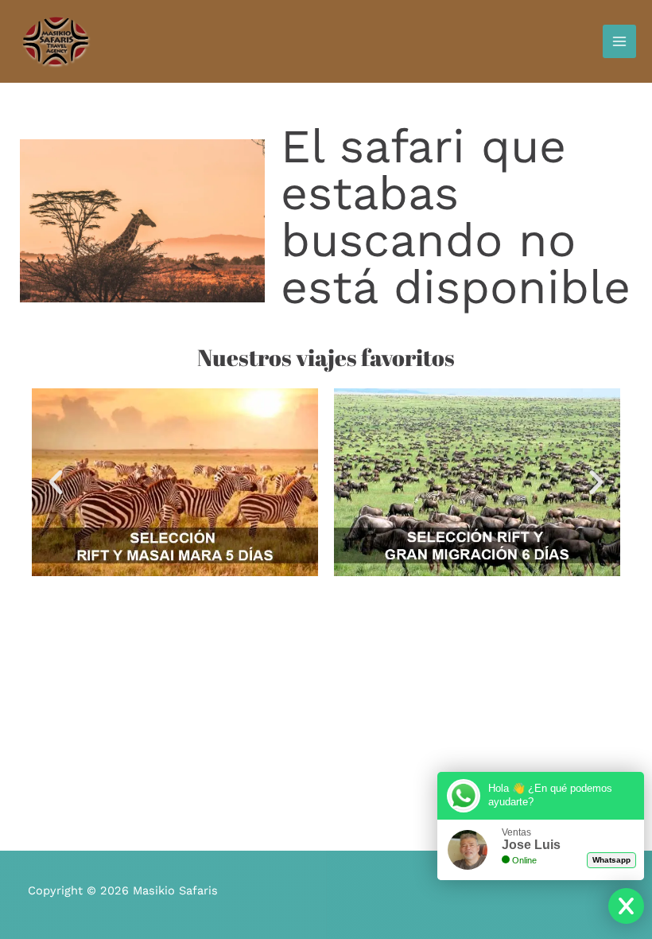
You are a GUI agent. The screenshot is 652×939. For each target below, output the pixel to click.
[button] (56, 482)
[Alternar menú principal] (619, 41)
